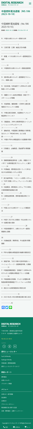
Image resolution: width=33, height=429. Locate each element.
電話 (6, 427)
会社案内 (4, 397)
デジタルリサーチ (23, 30)
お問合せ (4, 401)
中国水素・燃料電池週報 (8, 363)
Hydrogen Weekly (6, 359)
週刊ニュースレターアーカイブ (10, 366)
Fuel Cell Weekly (6, 356)
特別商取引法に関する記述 (9, 407)
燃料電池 (4, 377)
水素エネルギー (5, 380)
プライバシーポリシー (7, 404)
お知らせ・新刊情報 (7, 394)
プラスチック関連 (6, 383)
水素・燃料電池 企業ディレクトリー (12, 411)
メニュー (30, 3)
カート (28, 427)
